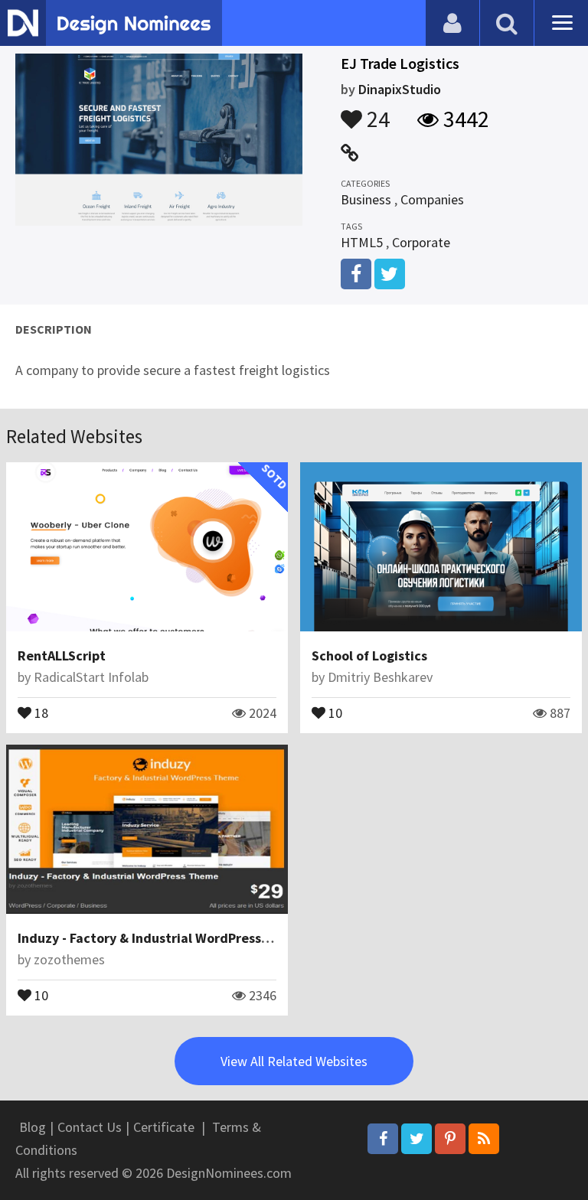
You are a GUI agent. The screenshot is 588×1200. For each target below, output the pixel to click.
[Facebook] (383, 1138)
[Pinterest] (450, 1138)
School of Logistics (369, 655)
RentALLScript (62, 655)
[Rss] (484, 1138)
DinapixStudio (399, 89)
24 (376, 111)
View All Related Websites (294, 1061)
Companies (432, 199)
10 (333, 711)
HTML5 (362, 242)
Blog (32, 1127)
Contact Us (89, 1127)
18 (39, 711)
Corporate (421, 242)
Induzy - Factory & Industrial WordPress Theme (162, 938)
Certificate (163, 1127)
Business (366, 199)
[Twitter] (416, 1138)
